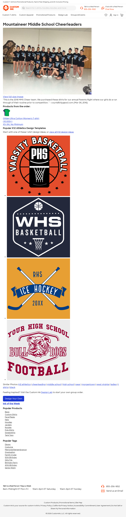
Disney (8, 444)
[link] (11, 8)
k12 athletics (24, 384)
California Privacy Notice (63, 506)
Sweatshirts (10, 433)
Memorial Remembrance (16, 450)
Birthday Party (11, 463)
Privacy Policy (46, 506)
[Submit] (23, 8)
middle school (54, 384)
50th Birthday (11, 457)
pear (78, 384)
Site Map (78, 503)
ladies (114, 384)
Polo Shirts (9, 430)
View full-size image (13, 96)
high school (68, 384)
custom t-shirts (34, 506)
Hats (7, 420)
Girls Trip (8, 460)
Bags (7, 412)
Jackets (8, 425)
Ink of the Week (11, 403)
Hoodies (8, 422)
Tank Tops (9, 435)
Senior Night (10, 468)
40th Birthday (11, 465)
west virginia (102, 384)
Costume (9, 447)
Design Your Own (13, 398)
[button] (114, 9)
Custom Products (51, 503)
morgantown (88, 384)
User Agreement (103, 506)
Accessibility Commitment (84, 506)
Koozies (8, 427)
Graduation (10, 452)
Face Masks (10, 417)
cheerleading (39, 384)
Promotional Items (66, 503)
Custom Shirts (11, 414)
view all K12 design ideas (61, 132)
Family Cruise (10, 455)
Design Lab (46, 392)
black (12, 387)
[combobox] (48, 8)
